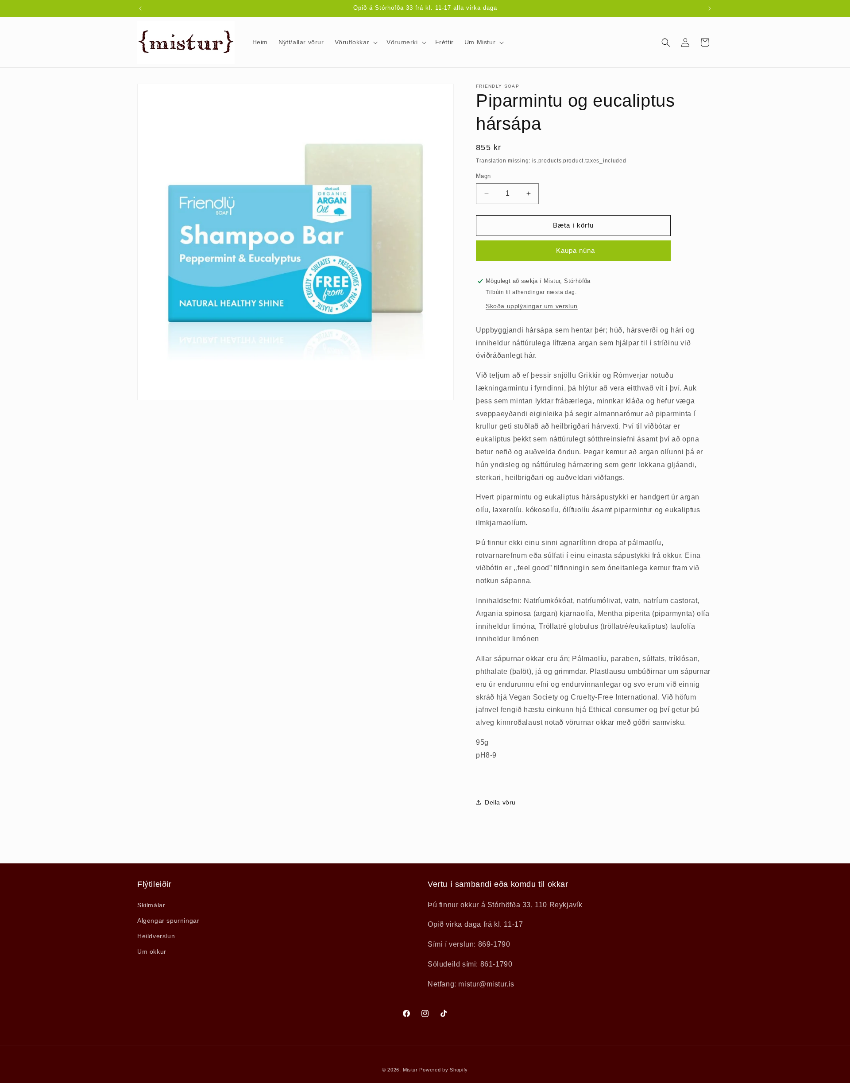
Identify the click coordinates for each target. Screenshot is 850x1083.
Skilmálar (151, 905)
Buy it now (573, 250)
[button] (355, 42)
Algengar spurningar (168, 920)
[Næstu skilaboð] (709, 8)
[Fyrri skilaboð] (140, 8)
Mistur (410, 1069)
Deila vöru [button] (500, 802)
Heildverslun (156, 936)
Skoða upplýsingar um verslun (532, 305)
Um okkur (151, 951)
